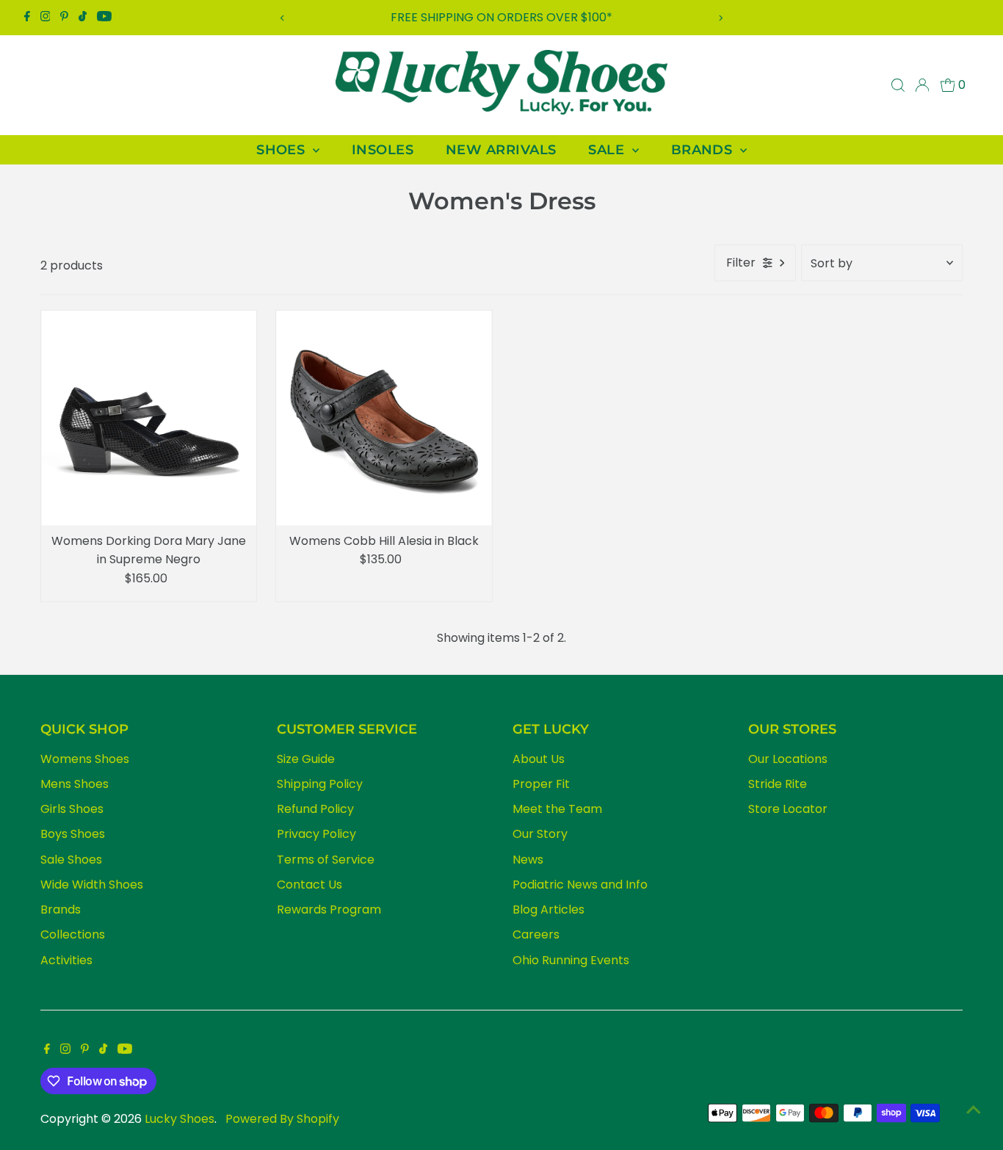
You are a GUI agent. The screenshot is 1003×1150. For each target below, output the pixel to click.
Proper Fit (541, 783)
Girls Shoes (72, 808)
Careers (536, 934)
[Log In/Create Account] (922, 85)
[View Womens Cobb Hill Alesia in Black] (383, 418)
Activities (66, 960)
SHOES (282, 150)
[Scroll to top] (973, 1109)
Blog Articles (548, 909)
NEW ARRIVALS (501, 150)
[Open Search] (898, 85)
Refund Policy (315, 808)
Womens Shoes (84, 759)
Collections (72, 934)
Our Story (540, 833)
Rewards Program (329, 909)
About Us (539, 759)
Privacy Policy (316, 833)
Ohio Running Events (571, 960)
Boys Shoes (72, 833)
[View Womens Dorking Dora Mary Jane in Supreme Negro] (148, 418)
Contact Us (309, 884)
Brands (60, 909)
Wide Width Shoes (91, 884)
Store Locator (788, 808)
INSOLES (382, 150)
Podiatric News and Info (580, 884)
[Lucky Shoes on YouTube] (104, 17)
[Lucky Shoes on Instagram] (45, 17)
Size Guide (306, 759)
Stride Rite (777, 783)
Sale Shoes (71, 859)
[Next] (719, 18)
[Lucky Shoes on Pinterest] (64, 17)
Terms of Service (325, 859)
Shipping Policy (320, 783)
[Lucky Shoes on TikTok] (82, 17)
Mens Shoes (74, 783)
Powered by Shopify (282, 1118)
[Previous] (283, 18)
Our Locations (788, 759)
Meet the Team (557, 808)
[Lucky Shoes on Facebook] (27, 17)
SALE (608, 150)
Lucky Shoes (179, 1118)
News (528, 859)
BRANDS (703, 150)
